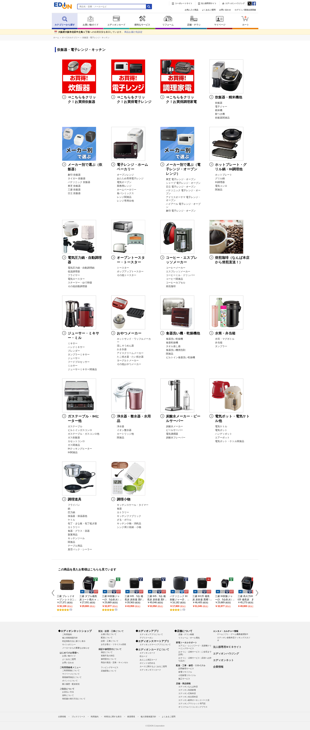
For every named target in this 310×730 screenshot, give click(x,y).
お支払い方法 (68, 692)
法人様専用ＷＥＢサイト (227, 647)
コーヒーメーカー (175, 267)
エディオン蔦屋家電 (187, 690)
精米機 (218, 110)
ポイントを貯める (147, 663)
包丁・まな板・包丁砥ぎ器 (82, 523)
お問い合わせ (225, 10)
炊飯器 (218, 103)
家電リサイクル (185, 672)
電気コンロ (221, 186)
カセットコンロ (76, 441)
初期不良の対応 (107, 656)
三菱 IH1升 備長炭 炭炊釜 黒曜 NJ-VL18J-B (201, 599)
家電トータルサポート (186, 642)
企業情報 (218, 666)
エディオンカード (116, 25)
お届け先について (108, 634)
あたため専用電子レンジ (130, 178)
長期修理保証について (72, 677)
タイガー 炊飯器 (76, 178)
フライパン (74, 505)
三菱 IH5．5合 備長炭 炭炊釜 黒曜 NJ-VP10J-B (156, 599)
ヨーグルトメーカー (128, 360)
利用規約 (94, 716)
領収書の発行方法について (73, 699)
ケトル (71, 519)
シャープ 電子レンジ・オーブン (183, 183)
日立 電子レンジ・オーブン (181, 186)
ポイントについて (70, 681)
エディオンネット (223, 660)
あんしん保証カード (148, 660)
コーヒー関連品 (174, 279)
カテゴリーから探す (65, 25)
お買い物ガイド (90, 25)
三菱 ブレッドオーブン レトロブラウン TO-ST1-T (66, 599)
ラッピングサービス (109, 667)
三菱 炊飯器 (74, 189)
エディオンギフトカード (150, 670)
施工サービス (184, 679)
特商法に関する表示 (113, 716)
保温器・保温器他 (77, 516)
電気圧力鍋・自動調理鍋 (81, 267)
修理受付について (108, 659)
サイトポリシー (69, 644)
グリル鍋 (220, 178)
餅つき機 (220, 114)
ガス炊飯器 (74, 437)
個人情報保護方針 (70, 638)
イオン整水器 (124, 430)
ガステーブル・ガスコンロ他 (83, 434)
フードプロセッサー (79, 362)
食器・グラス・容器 (79, 531)
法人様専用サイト (209, 3)
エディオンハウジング (235, 3)
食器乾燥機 (172, 342)
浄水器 (120, 426)
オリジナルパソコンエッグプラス (192, 707)
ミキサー (73, 343)
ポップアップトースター (130, 271)
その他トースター (126, 275)
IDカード (143, 656)
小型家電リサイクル (187, 675)
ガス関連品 (74, 445)
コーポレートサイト (183, 3)
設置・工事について (109, 641)
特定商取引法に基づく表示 (73, 641)
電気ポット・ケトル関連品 (229, 441)
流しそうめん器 (125, 345)
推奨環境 (131, 716)
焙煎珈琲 (171, 286)
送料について (68, 695)
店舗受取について (108, 671)
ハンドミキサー (76, 347)
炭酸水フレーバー (175, 437)
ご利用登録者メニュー (70, 667)
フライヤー (74, 275)
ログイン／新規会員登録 (245, 10)
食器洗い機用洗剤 (175, 350)
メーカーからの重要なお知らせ (75, 648)
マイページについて (71, 674)
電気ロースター (76, 279)
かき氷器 (122, 349)
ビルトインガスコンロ (80, 430)
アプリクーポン (146, 638)
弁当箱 (218, 342)
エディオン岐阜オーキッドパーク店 (193, 700)
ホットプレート (223, 174)
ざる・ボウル (124, 519)
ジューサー (74, 358)
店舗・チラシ (194, 25)
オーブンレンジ (125, 174)
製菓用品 (73, 534)
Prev (54, 592)
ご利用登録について (71, 670)
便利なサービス (142, 25)
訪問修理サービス (186, 668)
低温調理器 (74, 271)
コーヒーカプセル (175, 282)
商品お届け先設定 (133, 32)
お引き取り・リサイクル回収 (113, 644)
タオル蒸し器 (173, 346)
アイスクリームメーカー (130, 353)
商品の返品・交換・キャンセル (114, 662)
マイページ (219, 25)
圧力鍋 (71, 512)
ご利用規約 (67, 634)
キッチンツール (76, 538)
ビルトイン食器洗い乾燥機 (180, 357)
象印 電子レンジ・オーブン (181, 210)
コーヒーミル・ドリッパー (180, 275)
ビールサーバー (174, 430)
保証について (107, 652)
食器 (119, 508)
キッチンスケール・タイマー (132, 505)
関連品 (218, 189)
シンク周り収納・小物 (129, 527)
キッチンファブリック (129, 516)
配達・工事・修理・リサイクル (190, 665)
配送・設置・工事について (111, 631)
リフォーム (168, 25)
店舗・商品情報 (183, 683)
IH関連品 (73, 452)
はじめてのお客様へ (69, 652)
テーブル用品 (75, 545)
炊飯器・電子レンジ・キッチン (95, 37)
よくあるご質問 (209, 10)
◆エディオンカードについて (152, 649)
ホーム (56, 37)
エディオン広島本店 (187, 693)
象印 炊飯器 (74, 174)
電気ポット (221, 430)
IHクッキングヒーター (80, 448)
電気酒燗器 (172, 434)
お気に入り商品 (191, 10)
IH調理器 (220, 182)
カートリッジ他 (125, 434)
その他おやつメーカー (129, 364)
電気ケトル (221, 426)
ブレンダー (74, 351)
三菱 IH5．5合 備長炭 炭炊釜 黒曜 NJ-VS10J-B (134, 599)
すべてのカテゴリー (70, 37)
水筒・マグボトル (224, 339)
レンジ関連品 (124, 197)
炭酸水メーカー (174, 426)
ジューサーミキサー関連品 (82, 369)
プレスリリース (78, 716)
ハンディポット (223, 434)
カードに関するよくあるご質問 (153, 666)
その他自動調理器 (77, 286)
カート (245, 20)
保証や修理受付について (110, 649)
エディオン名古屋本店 (188, 697)
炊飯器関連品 (222, 117)
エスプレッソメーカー (178, 271)
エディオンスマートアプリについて (155, 644)
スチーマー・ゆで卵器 (80, 282)
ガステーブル (75, 426)
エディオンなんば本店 (188, 687)
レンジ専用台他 (125, 200)
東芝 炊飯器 (74, 186)
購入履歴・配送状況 (71, 684)
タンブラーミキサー (79, 354)
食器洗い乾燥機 (174, 339)
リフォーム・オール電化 (189, 638)
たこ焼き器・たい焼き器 (130, 356)
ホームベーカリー (126, 189)
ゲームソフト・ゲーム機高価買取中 (232, 634)
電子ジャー (221, 106)
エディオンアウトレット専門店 (192, 703)
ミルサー (73, 365)
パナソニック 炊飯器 (79, 182)
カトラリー (74, 527)
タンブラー (221, 346)
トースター (123, 267)
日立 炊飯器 (74, 193)
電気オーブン (124, 182)
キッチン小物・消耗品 (129, 523)
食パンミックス (125, 193)
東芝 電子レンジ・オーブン (181, 179)
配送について (107, 637)
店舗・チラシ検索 (186, 634)
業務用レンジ (124, 186)
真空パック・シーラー (80, 549)
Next (255, 592)
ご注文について (67, 689)
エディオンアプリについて (151, 634)
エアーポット (222, 437)
